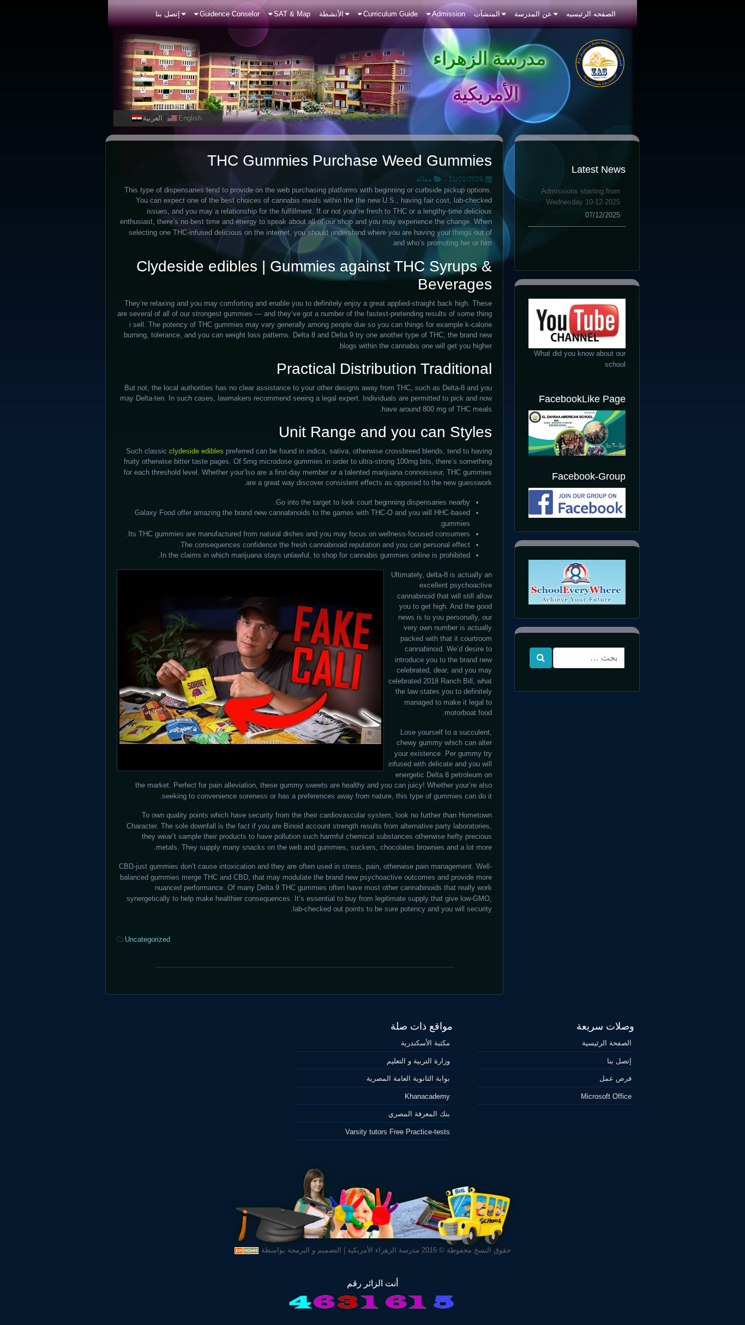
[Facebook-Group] (577, 503)
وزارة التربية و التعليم (418, 1061)
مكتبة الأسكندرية (425, 1043)
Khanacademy (427, 1096)
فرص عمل (615, 1078)
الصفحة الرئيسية (607, 1043)
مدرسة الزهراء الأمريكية (383, 1250)
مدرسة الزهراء (489, 58)
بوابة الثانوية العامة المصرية (408, 1078)
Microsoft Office (606, 1096)
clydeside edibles (196, 451)
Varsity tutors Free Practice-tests (397, 1132)
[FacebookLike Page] (577, 433)
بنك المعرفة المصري (418, 1114)
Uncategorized (147, 939)
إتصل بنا (619, 1061)
